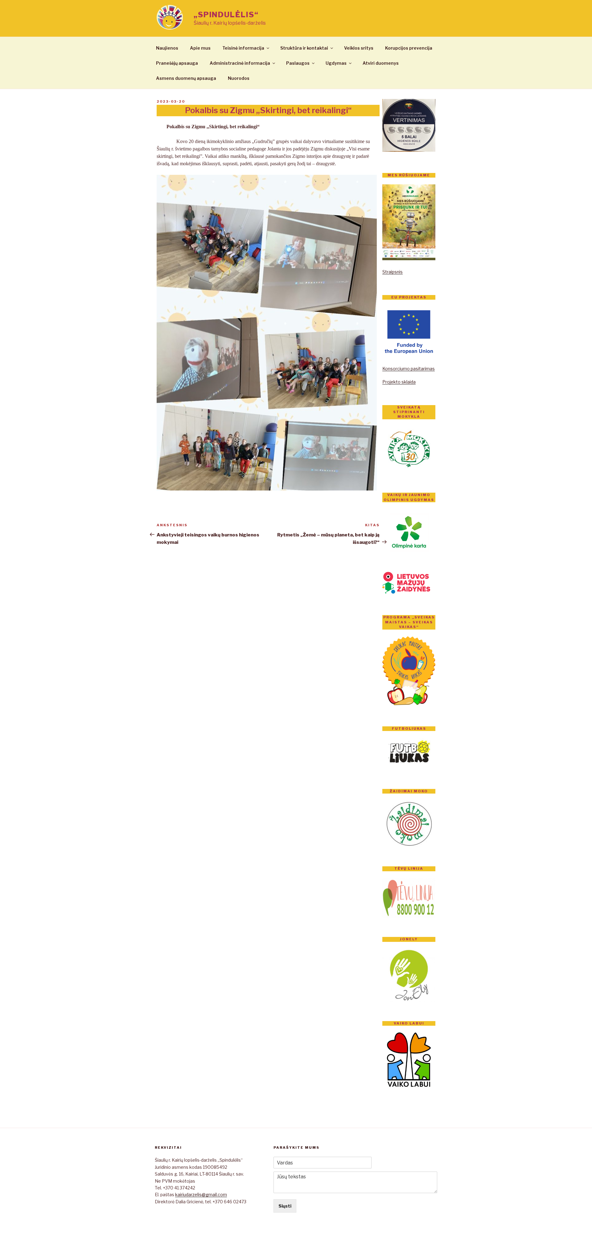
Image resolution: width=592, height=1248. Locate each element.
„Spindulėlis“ (226, 14)
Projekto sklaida (399, 381)
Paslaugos (298, 63)
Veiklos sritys (358, 48)
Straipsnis (392, 271)
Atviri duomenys (381, 63)
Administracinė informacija (240, 63)
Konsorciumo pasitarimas (408, 368)
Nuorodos (238, 78)
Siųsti (284, 1206)
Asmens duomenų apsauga (186, 78)
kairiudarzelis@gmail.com (201, 1194)
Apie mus (200, 48)
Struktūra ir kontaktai (304, 48)
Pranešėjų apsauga (177, 63)
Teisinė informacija (243, 48)
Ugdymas (336, 63)
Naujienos (167, 48)
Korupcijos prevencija (408, 48)
